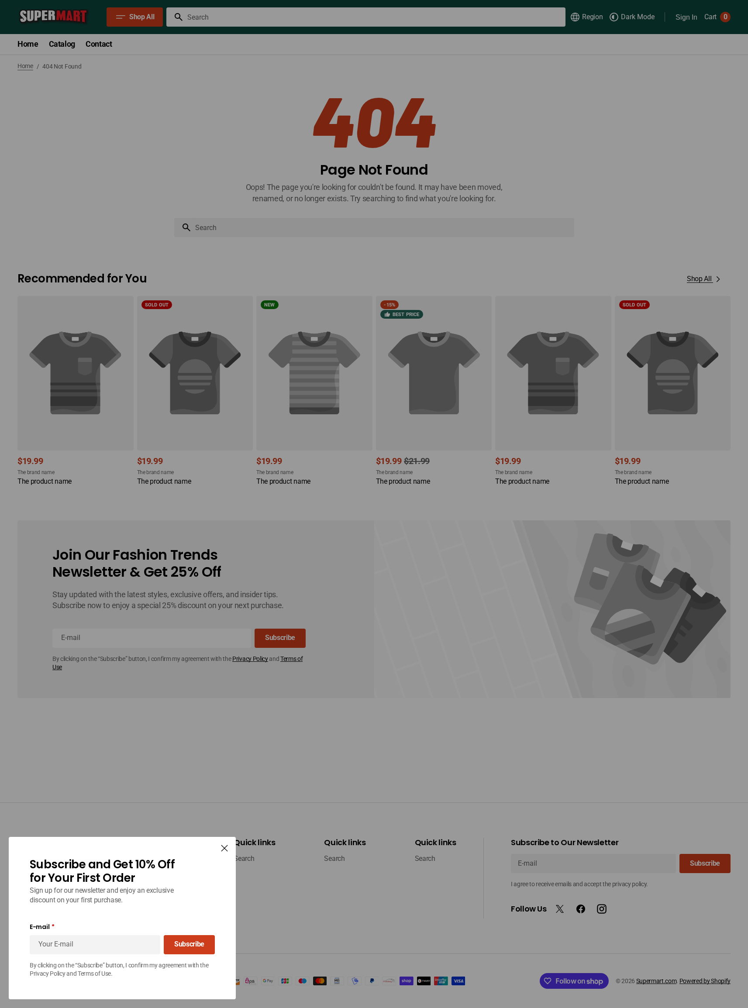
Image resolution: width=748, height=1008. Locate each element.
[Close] (224, 848)
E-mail (39, 927)
